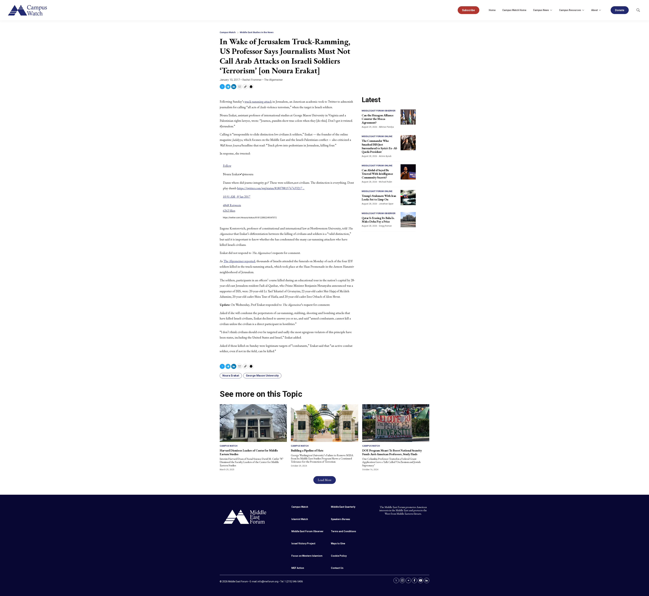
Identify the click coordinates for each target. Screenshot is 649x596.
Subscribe (468, 10)
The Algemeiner (273, 79)
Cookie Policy (339, 555)
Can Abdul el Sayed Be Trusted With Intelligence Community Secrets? (377, 173)
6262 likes (229, 211)
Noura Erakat (230, 375)
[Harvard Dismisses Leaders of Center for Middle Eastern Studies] (253, 423)
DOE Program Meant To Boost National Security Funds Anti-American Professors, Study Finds (392, 452)
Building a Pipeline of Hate (307, 450)
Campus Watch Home (514, 10)
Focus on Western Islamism (306, 555)
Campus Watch (228, 32)
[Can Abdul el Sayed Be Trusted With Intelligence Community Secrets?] (408, 171)
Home (492, 10)
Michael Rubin (385, 182)
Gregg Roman (385, 226)
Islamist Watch (299, 519)
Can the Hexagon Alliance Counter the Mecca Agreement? (377, 118)
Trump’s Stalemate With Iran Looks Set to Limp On (379, 197)
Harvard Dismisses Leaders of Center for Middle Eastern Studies (249, 452)
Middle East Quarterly (343, 507)
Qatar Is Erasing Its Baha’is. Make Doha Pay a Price (378, 220)
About (594, 10)
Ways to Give (338, 543)
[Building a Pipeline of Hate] (324, 423)
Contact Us (337, 568)
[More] (551, 10)
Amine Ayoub (385, 156)
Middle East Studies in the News (256, 32)
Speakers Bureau (340, 519)
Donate (619, 10)
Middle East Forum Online (377, 136)
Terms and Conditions (343, 531)
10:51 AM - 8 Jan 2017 (236, 197)
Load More (324, 480)
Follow (227, 166)
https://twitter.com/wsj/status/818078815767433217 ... (270, 188)
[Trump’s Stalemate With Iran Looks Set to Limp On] (408, 197)
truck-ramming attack (258, 101)
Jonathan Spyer (386, 204)
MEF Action (297, 568)
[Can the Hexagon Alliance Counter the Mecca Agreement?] (408, 117)
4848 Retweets (232, 205)
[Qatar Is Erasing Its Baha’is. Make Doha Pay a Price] (408, 219)
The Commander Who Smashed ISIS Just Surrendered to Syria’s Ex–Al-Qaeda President (380, 146)
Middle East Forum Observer (378, 110)
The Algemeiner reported (239, 261)
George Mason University (262, 375)
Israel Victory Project (303, 543)
